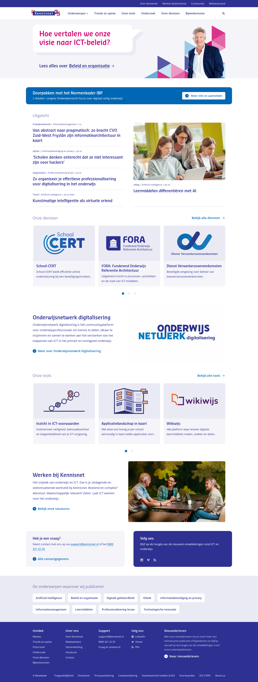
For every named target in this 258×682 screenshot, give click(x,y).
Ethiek (147, 598)
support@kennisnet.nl (84, 544)
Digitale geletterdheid (120, 598)
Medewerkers (73, 641)
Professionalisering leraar (118, 609)
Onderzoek (39, 652)
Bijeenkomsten (41, 662)
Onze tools (39, 647)
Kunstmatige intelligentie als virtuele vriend (72, 201)
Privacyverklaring (104, 675)
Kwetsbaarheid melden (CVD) (158, 675)
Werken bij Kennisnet (174, 3)
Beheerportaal (217, 3)
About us (220, 675)
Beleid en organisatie (84, 598)
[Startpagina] (47, 13)
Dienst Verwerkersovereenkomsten (194, 266)
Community (197, 3)
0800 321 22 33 (107, 641)
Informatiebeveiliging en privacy (181, 598)
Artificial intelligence (49, 598)
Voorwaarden (187, 675)
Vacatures (71, 652)
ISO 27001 (205, 675)
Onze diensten (41, 657)
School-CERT (46, 266)
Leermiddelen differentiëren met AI (164, 191)
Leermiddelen (84, 609)
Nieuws (37, 636)
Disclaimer (84, 675)
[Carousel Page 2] (129, 293)
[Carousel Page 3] (135, 293)
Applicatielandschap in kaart (124, 423)
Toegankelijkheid (63, 675)
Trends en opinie (42, 641)
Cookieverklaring (127, 675)
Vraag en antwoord (109, 647)
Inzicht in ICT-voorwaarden (57, 423)
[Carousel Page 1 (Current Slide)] (123, 293)
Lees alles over (74, 66)
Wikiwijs (173, 423)
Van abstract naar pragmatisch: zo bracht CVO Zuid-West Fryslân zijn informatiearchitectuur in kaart (76, 136)
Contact (70, 657)
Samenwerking (74, 647)
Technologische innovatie (160, 609)
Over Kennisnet (149, 3)
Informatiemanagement (51, 609)
